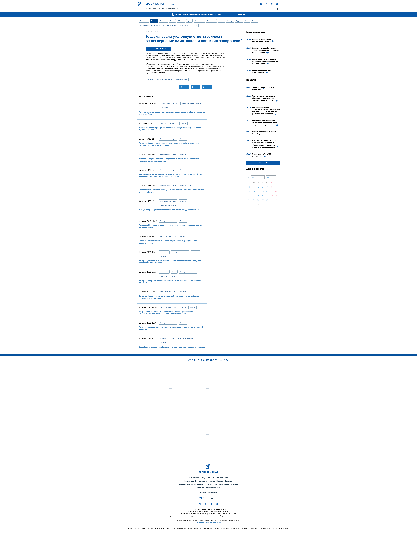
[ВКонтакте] (184, 87)
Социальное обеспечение (168, 205)
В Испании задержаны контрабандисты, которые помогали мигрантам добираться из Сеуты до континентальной (266, 110)
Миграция (183, 307)
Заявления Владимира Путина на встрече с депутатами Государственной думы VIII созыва (171, 128)
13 (263, 191)
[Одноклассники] (195, 87)
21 (267, 195)
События (200, 487)
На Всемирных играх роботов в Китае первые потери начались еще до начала (264, 122)
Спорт (247, 21)
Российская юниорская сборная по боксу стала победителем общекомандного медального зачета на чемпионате (264, 143)
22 (272, 195)
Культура (230, 21)
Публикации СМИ (213, 487)
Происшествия (199, 21)
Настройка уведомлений (208, 492)
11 (254, 191)
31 (267, 182)
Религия (221, 21)
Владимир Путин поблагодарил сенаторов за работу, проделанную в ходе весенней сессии (171, 226)
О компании (194, 478)
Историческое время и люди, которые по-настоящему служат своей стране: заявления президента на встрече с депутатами (172, 175)
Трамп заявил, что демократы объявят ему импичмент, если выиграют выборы (263, 98)
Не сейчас (241, 15)
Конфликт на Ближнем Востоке (191, 103)
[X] (207, 87)
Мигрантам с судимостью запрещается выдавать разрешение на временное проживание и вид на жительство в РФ (166, 312)
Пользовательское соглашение (191, 484)
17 (249, 195)
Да (228, 15)
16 (276, 191)
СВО (190, 185)
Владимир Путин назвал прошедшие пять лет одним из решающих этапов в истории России (171, 190)
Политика (154, 21)
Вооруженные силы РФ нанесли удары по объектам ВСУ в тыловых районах (265, 50)
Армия (189, 21)
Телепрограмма (158, 9)
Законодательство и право (164, 80)
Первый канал (154, 3)
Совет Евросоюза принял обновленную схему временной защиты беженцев (172, 347)
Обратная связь (211, 484)
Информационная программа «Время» (152, 25)
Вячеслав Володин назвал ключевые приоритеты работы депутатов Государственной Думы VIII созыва (169, 144)
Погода (254, 21)
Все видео (229, 481)
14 (267, 191)
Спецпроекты (206, 478)
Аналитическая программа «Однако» (178, 25)
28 (254, 182)
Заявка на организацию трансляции (208, 522)
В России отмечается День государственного (262, 40)
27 (249, 182)
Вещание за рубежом (210, 498)
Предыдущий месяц (248, 177)
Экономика (163, 21)
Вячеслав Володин (181, 80)
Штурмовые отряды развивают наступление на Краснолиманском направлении (265, 61)
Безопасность (211, 21)
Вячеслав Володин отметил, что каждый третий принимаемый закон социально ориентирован (169, 297)
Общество (181, 21)
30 (263, 182)
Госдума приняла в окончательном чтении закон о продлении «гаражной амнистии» (171, 328)
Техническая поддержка (228, 484)
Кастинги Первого (216, 481)
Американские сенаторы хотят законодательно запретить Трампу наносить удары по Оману (172, 113)
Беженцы (163, 338)
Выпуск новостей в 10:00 (261, 155)
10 (249, 191)
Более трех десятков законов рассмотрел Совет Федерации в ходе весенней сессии (168, 241)
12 (258, 191)
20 (263, 195)
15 (272, 191)
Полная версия (172, 9)
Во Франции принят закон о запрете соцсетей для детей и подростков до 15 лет (170, 281)
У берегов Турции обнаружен (263, 88)
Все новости (144, 21)
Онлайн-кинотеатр (220, 478)
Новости (147, 9)
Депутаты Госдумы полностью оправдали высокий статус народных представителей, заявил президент (169, 159)
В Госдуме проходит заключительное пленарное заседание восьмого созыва (169, 210)
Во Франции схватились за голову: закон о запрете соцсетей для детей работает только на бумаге (170, 261)
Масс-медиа (195, 252)
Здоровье (239, 21)
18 (254, 195)
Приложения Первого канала (195, 481)
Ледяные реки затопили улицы (264, 133)
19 (258, 195)
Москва (195, 25)
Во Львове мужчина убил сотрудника (261, 71)
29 (258, 182)
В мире (172, 21)
